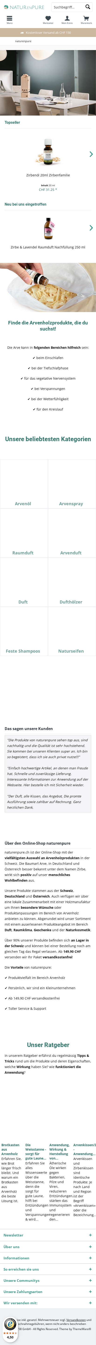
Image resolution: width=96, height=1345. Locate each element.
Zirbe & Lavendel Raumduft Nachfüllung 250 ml (48, 247)
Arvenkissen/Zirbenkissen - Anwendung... (84, 1149)
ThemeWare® (82, 1329)
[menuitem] (86, 20)
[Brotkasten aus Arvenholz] (12, 1111)
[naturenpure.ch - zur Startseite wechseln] (24, 7)
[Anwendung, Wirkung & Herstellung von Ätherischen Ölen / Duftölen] (60, 1111)
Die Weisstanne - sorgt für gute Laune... (35, 1151)
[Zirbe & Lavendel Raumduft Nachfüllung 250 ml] (48, 228)
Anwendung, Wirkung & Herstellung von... (59, 1151)
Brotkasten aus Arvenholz (10, 1149)
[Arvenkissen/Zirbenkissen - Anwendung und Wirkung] (84, 1111)
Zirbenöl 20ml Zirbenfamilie (48, 175)
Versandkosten (76, 1320)
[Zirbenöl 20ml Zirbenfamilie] (48, 151)
